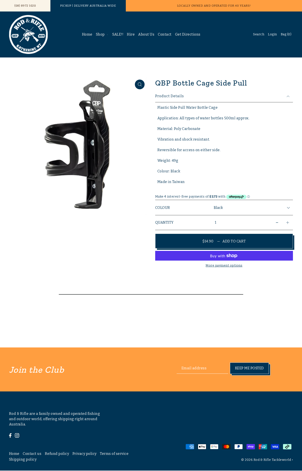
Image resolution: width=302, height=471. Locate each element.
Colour (162, 208)
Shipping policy (23, 460)
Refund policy (57, 454)
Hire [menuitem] (131, 34)
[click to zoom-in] (140, 84)
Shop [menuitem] (100, 34)
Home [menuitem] (87, 34)
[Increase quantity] (287, 222)
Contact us (32, 454)
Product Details (169, 96)
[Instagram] (17, 435)
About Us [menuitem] (146, 34)
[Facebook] (10, 435)
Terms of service (114, 454)
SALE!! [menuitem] (117, 34)
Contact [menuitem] (165, 34)
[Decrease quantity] (277, 222)
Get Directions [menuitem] (188, 34)
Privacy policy (85, 454)
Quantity (164, 222)
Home (14, 454)
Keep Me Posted (249, 368)
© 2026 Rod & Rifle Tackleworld (266, 460)
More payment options (224, 265)
